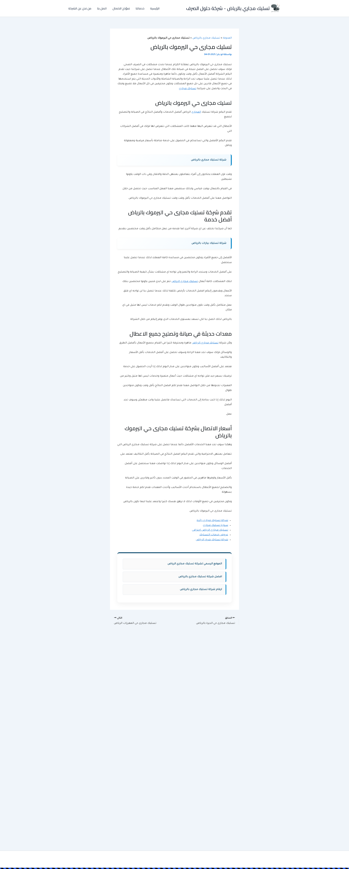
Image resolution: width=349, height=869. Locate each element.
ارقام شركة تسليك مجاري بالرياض (201, 589)
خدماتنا (140, 8)
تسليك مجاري (187, 88)
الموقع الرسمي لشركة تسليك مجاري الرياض (195, 563)
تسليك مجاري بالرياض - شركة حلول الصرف (228, 8)
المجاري (196, 112)
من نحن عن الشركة (79, 8)
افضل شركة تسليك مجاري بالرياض (200, 576)
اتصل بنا (102, 8)
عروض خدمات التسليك (213, 535)
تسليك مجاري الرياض (184, 281)
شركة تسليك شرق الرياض (212, 539)
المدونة (227, 38)
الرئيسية (155, 8)
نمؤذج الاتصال (121, 8)
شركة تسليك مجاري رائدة (212, 520)
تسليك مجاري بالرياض (206, 38)
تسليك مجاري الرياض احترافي (210, 530)
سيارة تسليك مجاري (215, 525)
